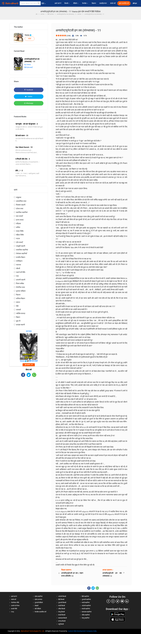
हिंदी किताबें (61, 599)
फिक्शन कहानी (20, 205)
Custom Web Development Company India (82, 631)
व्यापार (18, 302)
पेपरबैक (84, 3)
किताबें (66, 3)
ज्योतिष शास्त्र (20, 313)
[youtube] (122, 601)
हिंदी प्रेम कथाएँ (28, 67)
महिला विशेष (20, 235)
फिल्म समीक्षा (20, 283)
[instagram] (113, 601)
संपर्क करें (113, 3)
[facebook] (108, 601)
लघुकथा (18, 197)
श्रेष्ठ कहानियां (38, 596)
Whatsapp (29, 103)
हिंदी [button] (43, 3)
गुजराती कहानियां (86, 599)
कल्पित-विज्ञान (20, 298)
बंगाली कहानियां (86, 609)
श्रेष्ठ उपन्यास (38, 599)
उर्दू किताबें (61, 624)
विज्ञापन (94, 3)
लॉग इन (135, 3)
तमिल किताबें (61, 609)
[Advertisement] (28, 396)
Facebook (29, 90)
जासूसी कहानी (20, 246)
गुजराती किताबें (62, 602)
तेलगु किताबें (61, 612)
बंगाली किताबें (61, 615)
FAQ (12, 612)
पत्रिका (18, 223)
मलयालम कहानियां (86, 612)
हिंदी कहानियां (85, 596)
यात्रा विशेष (19, 231)
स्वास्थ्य (18, 265)
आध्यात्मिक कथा (21, 201)
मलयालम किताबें (62, 618)
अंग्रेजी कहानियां (86, 605)
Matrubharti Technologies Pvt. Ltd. (33, 631)
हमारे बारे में (58, 3)
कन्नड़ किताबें (61, 621)
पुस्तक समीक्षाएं (20, 291)
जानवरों (18, 310)
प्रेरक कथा (19, 209)
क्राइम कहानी (20, 325)
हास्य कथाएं (19, 220)
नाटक (18, 238)
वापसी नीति (14, 609)
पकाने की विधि (20, 272)
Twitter (29, 96)
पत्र (17, 276)
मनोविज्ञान (19, 261)
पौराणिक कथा (20, 287)
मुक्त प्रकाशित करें (124, 3)
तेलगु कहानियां (85, 618)
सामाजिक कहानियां (22, 250)
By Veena (27, 64)
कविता (18, 227)
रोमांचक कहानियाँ (21, 253)
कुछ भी (18, 321)
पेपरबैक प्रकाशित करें (40, 612)
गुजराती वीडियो (39, 602)
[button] (39, 3)
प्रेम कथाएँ (19, 242)
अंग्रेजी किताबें (62, 596)
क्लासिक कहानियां (22, 212)
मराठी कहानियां (86, 602)
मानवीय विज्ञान (20, 257)
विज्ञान (18, 317)
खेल (17, 306)
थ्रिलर (18, 295)
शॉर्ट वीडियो (38, 609)
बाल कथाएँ (19, 216)
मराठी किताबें (61, 605)
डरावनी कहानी (20, 280)
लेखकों (36, 605)
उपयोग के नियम (15, 605)
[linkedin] (127, 601)
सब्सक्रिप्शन (103, 3)
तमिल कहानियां (86, 615)
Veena (27, 35)
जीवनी (18, 268)
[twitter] (118, 601)
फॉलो (29, 39)
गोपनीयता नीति (15, 602)
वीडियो (75, 3)
